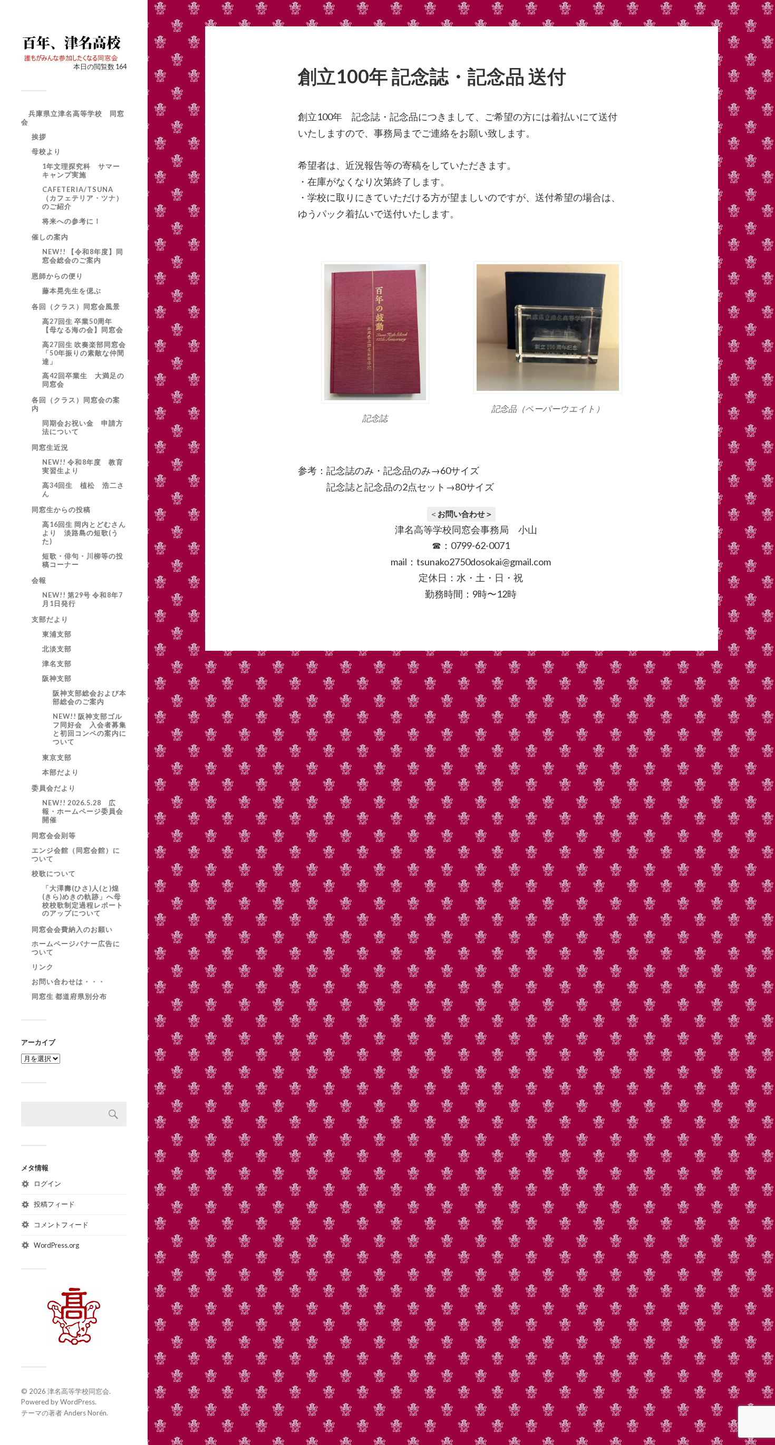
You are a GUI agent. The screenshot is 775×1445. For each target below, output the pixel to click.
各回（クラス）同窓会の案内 (76, 404)
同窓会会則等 (54, 835)
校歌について (54, 873)
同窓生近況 (50, 447)
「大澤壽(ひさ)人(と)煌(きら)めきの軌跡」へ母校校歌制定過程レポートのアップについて (82, 901)
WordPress (77, 1402)
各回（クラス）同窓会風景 (76, 306)
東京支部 (57, 757)
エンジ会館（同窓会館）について (76, 854)
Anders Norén (85, 1413)
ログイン (47, 1183)
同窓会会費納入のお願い (72, 929)
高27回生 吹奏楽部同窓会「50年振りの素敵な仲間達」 (84, 352)
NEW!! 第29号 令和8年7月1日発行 (82, 599)
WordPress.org (56, 1245)
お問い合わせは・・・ (68, 981)
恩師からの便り (57, 276)
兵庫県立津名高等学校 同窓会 (72, 117)
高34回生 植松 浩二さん (83, 489)
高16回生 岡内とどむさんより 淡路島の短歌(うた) (84, 532)
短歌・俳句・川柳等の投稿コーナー (82, 560)
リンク (43, 966)
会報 (39, 580)
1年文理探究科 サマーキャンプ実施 (81, 170)
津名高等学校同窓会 (78, 1391)
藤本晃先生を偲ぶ (71, 290)
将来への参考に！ (71, 221)
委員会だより (54, 788)
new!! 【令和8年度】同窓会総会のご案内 (82, 255)
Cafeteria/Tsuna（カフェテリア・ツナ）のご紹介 (82, 197)
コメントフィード (61, 1224)
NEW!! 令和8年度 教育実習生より (82, 466)
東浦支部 (57, 634)
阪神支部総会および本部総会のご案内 (90, 697)
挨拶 (39, 136)
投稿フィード (54, 1204)
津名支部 (57, 663)
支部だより (50, 619)
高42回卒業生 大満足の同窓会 (83, 379)
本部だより (60, 772)
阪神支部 (57, 678)
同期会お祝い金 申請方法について (82, 427)
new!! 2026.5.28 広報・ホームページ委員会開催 (82, 811)
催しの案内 (50, 237)
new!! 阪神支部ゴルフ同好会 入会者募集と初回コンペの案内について (90, 729)
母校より (46, 151)
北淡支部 (57, 648)
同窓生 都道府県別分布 (69, 996)
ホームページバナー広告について (76, 947)
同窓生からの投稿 (61, 509)
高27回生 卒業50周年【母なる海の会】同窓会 (82, 325)
